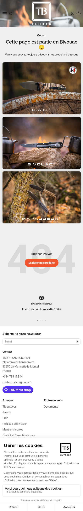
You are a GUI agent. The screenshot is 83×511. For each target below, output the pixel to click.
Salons (7, 412)
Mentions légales (13, 429)
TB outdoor (9, 406)
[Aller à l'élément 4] (45, 320)
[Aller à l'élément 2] (40, 320)
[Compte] (72, 14)
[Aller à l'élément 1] (37, 320)
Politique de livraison (15, 423)
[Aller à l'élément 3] (42, 320)
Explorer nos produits (42, 262)
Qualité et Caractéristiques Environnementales (19, 437)
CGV (5, 418)
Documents (51, 406)
